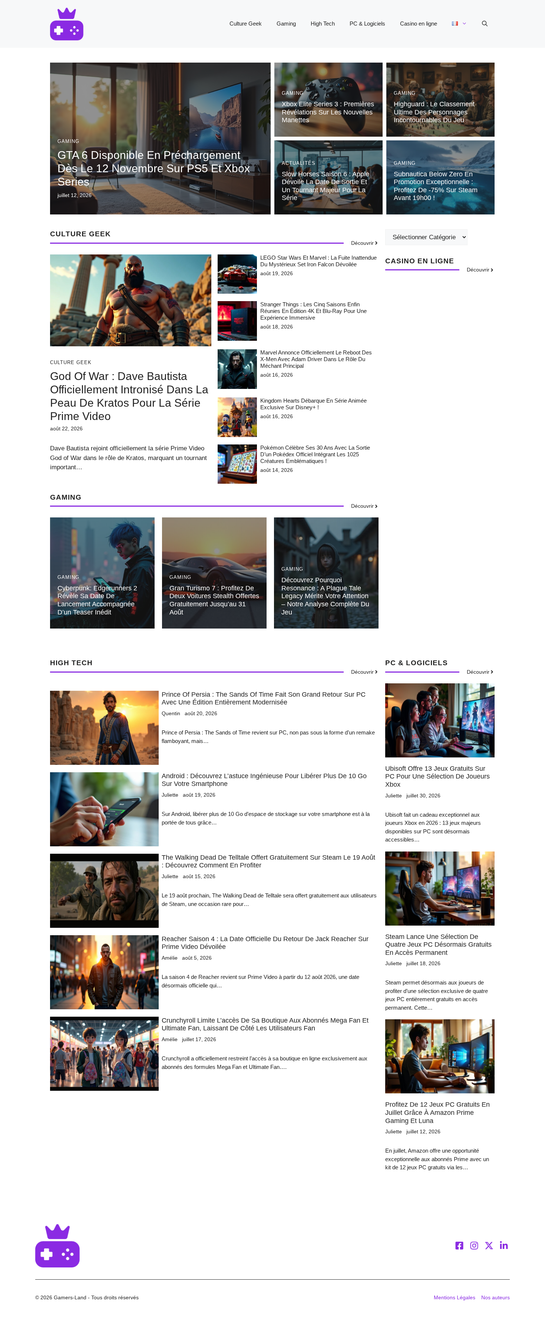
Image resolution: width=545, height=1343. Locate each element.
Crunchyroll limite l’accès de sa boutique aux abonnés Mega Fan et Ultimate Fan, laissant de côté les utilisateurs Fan (265, 1024)
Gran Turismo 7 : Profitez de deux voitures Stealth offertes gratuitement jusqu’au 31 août (214, 600)
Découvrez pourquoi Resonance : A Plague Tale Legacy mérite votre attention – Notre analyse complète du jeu (325, 596)
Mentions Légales (454, 1297)
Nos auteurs (495, 1297)
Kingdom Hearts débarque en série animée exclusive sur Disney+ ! (313, 403)
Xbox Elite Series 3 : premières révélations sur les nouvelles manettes (328, 112)
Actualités (299, 163)
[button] (485, 24)
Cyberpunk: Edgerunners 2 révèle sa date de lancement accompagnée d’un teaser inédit (97, 600)
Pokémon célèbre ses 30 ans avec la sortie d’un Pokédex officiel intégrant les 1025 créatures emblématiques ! (315, 454)
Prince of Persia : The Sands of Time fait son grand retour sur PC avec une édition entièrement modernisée (264, 698)
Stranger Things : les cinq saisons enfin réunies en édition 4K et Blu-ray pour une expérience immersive (313, 311)
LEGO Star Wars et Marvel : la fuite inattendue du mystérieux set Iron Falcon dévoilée (318, 260)
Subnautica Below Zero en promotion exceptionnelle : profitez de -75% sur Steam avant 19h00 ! (436, 186)
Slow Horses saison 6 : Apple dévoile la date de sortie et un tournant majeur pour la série (325, 186)
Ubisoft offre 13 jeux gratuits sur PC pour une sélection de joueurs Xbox (437, 776)
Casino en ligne (418, 23)
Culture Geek (245, 23)
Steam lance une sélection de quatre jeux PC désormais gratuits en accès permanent (438, 944)
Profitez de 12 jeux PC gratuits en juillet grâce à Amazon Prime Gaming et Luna (437, 1112)
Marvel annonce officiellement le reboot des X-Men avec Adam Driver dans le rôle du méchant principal (316, 359)
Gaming (286, 23)
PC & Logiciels (367, 23)
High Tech (323, 23)
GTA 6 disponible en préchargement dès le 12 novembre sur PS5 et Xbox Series (153, 168)
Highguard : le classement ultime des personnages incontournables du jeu (434, 112)
